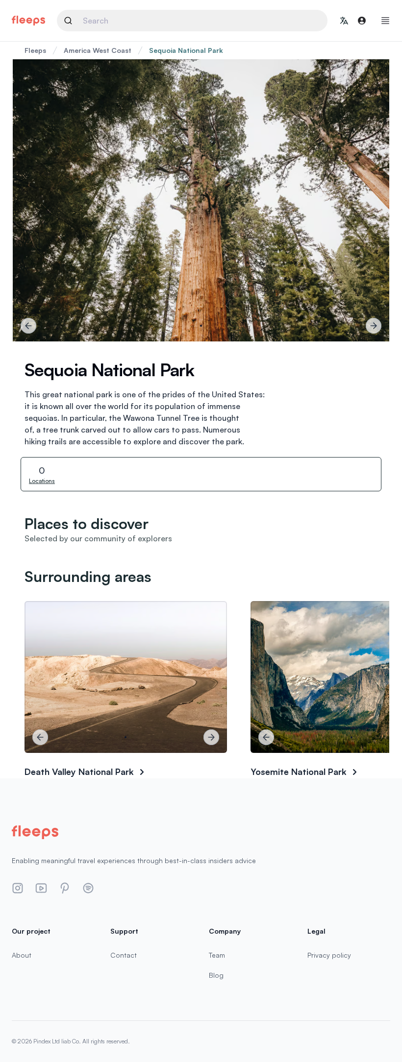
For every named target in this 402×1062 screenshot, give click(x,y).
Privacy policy (329, 955)
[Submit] (72, 20)
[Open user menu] (362, 20)
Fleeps (35, 50)
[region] (201, 200)
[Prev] (28, 326)
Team (217, 955)
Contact (123, 955)
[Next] (373, 326)
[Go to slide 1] (201, 326)
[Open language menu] (344, 20)
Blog (216, 975)
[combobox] (192, 20)
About (21, 955)
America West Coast (97, 50)
